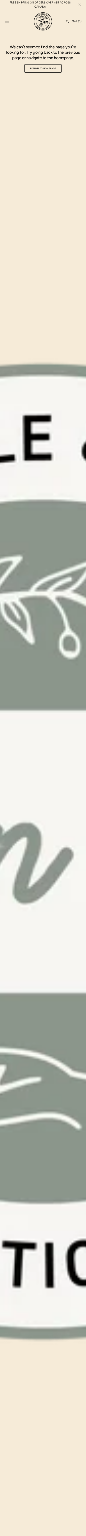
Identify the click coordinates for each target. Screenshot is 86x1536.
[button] (7, 21)
